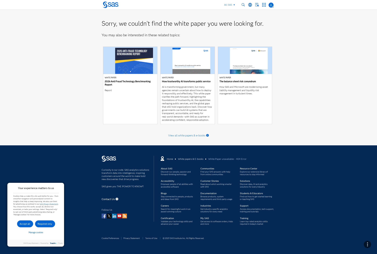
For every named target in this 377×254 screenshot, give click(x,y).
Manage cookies (36, 232)
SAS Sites (264, 5)
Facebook (104, 216)
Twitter (109, 216)
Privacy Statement (131, 238)
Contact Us (257, 5)
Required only (45, 223)
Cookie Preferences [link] (110, 238)
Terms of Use (151, 238)
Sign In (271, 5)
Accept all (25, 223)
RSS (124, 216)
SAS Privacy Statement (49, 204)
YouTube (119, 216)
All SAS (228, 4)
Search (243, 5)
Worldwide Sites (250, 5)
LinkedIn (114, 216)
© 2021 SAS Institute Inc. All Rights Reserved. (183, 238)
